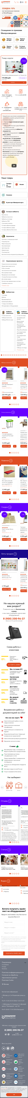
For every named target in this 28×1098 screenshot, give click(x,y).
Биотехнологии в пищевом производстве (13, 254)
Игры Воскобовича (22, 330)
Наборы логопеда (22, 347)
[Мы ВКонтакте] (3, 1048)
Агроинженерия (6, 246)
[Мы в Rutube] (12, 1048)
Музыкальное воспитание (8, 275)
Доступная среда (6, 279)
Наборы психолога (7, 317)
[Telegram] (21, 2)
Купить (13, 82)
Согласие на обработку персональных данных (10, 976)
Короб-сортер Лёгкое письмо (7, 529)
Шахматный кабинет (7, 301)
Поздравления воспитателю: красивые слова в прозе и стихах (8, 869)
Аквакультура (5, 250)
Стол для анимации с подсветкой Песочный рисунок (7, 435)
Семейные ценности (7, 283)
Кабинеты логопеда (7, 219)
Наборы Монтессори (7, 320)
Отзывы (4, 966)
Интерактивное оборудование (10, 306)
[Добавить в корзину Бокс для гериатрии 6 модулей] (14, 398)
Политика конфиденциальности (13, 972)
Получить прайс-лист (14, 953)
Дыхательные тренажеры (20, 322)
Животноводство (6, 243)
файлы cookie (4, 1088)
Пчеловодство (5, 252)
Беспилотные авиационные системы (11, 281)
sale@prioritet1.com (17, 1034)
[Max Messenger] (22, 2)
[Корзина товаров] (18, 2)
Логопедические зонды (21, 336)
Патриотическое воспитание (9, 264)
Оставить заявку (14, 665)
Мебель (4, 297)
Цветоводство (5, 248)
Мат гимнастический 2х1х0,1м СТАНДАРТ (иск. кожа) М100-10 (7, 482)
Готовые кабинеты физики (8, 225)
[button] (3, 16)
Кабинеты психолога (7, 217)
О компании (5, 964)
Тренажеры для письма (21, 318)
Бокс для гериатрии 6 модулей (7, 385)
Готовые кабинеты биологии (9, 229)
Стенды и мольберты (7, 303)
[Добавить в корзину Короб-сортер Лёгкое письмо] (14, 539)
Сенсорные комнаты (7, 223)
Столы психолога (6, 315)
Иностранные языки (7, 272)
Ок (14, 1094)
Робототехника (6, 268)
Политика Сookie (7, 980)
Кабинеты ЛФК (6, 221)
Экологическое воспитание (9, 270)
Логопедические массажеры (21, 332)
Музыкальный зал (6, 299)
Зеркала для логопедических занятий (21, 344)
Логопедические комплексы (21, 339)
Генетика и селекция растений (10, 239)
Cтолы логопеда (21, 315)
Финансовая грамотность (8, 266)
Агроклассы (5, 214)
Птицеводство (5, 241)
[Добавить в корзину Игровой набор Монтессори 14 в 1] (14, 589)
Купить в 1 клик (6, 397)
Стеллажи (4, 295)
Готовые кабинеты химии (8, 227)
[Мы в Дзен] (8, 1048)
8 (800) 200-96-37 (15, 2)
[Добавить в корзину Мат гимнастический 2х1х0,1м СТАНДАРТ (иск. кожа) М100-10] (14, 493)
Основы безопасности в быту (9, 277)
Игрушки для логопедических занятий (21, 326)
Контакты (4, 968)
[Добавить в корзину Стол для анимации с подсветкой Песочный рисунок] (14, 446)
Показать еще (5, 285)
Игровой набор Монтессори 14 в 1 (7, 576)
